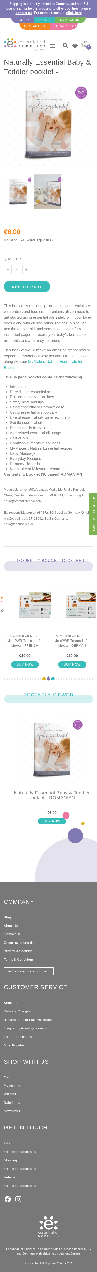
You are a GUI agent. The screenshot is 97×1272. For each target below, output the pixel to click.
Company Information (20, 943)
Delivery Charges (17, 1011)
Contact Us (12, 934)
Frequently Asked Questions (25, 1028)
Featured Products (18, 1037)
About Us (11, 926)
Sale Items (12, 1103)
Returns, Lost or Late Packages (28, 1020)
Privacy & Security (18, 951)
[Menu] (52, 46)
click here (74, 13)
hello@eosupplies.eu (20, 1152)
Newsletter (12, 1111)
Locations (63, 26)
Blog (7, 917)
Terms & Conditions (19, 960)
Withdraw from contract (29, 971)
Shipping (11, 1003)
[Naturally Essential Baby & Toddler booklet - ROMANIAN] (51, 754)
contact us (24, 13)
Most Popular (14, 1045)
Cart (7, 1077)
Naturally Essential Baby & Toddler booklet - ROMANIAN (52, 795)
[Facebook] (8, 1199)
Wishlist (10, 1094)
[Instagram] (18, 1199)
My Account (12, 1086)
